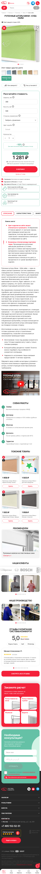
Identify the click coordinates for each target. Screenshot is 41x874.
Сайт (22, 644)
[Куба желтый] (19, 72)
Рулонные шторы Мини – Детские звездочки (29, 481)
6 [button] (23, 594)
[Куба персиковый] (35, 72)
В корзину (20, 169)
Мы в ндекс (24, 639)
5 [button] (22, 594)
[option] (20, 43)
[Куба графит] (14, 72)
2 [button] (19, 64)
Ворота (4, 808)
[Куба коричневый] (30, 72)
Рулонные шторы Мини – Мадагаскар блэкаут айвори (10, 516)
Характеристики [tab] (23, 213)
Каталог (4, 8)
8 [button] (24, 667)
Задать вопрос (11, 840)
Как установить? (31, 85)
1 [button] (18, 64)
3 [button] (21, 64)
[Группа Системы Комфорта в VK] (29, 789)
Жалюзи (4, 797)
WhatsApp (31, 644)
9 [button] (25, 667)
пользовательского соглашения (24, 864)
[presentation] (20, 101)
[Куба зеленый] (25, 72)
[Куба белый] (3, 72)
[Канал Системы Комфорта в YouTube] (33, 789)
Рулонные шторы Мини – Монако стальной (29, 516)
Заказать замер (28, 3)
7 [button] (25, 594)
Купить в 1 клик (20, 174)
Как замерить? (12, 85)
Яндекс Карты (13, 644)
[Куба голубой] (9, 72)
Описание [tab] (7, 213)
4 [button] (22, 64)
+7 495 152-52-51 (10, 826)
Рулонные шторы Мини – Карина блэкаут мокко (9, 481)
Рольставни (6, 803)
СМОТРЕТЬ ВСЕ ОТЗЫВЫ (20, 674)
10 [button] (27, 667)
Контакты (5, 819)
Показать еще (6, 78)
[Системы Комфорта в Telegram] (38, 789)
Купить (10, 486)
